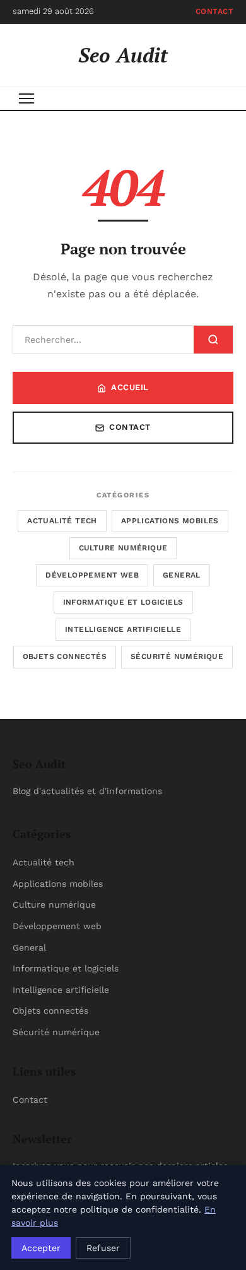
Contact (215, 11)
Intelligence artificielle (123, 629)
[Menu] (26, 98)
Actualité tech (62, 520)
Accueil (130, 387)
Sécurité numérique (177, 656)
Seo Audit (123, 55)
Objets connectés (65, 656)
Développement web (92, 575)
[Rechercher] (213, 339)
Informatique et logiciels (123, 602)
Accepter (41, 1248)
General (182, 575)
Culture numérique (123, 547)
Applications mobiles (170, 520)
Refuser (103, 1248)
